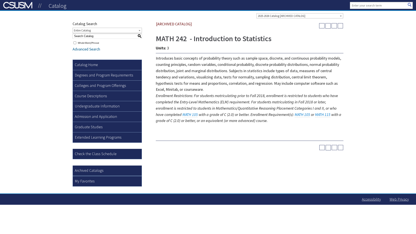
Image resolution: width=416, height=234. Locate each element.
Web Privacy (399, 199)
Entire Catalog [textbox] (82, 30)
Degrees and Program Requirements (104, 75)
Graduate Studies (89, 126)
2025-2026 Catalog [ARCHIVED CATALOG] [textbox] (281, 16)
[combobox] (300, 15)
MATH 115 (322, 114)
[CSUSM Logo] (39, 5)
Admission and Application (96, 116)
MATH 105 (190, 114)
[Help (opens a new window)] (340, 26)
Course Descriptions (91, 95)
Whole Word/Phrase (88, 42)
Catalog (58, 5)
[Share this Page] (328, 26)
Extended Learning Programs (98, 137)
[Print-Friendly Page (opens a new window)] (334, 26)
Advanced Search (86, 49)
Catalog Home (86, 64)
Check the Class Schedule (96, 153)
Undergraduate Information (97, 106)
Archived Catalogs (89, 170)
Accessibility (371, 199)
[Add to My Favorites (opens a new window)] (322, 26)
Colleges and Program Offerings (100, 85)
